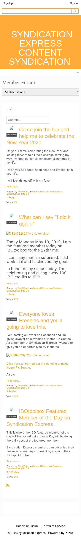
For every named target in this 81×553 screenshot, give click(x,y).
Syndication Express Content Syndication (40, 48)
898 (16, 477)
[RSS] (8, 485)
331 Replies (12, 472)
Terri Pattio (23, 191)
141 (16, 396)
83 (15, 202)
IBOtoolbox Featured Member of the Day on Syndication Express (38, 417)
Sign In (74, 3)
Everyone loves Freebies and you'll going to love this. (34, 320)
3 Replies (11, 391)
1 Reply (10, 197)
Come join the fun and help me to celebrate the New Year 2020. (40, 136)
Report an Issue (27, 526)
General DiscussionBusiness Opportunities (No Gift (34, 192)
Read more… (13, 186)
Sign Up (8, 3)
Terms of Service (53, 526)
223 (16, 299)
